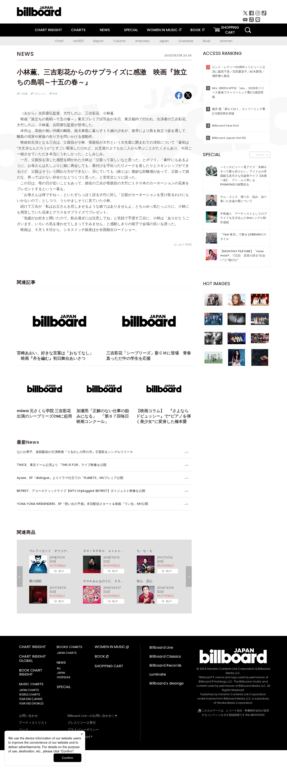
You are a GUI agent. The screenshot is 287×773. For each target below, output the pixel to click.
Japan (164, 41)
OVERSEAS (63, 677)
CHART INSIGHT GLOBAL (32, 659)
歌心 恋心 (144, 581)
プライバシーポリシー (83, 729)
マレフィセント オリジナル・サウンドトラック (63, 551)
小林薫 (24, 93)
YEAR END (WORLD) (31, 703)
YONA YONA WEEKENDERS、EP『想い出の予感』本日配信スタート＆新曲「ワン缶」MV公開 (82, 504)
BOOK (195, 29)
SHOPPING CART (109, 666)
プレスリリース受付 (81, 722)
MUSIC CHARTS (31, 684)
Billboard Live (161, 647)
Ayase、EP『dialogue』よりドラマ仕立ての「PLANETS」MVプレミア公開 (70, 478)
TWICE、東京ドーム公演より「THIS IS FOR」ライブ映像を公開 (61, 465)
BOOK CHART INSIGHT (30, 672)
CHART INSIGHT (48, 29)
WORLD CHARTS (29, 694)
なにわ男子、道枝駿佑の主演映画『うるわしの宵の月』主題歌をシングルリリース (75, 452)
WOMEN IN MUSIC (162, 29)
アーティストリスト (33, 722)
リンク (23, 729)
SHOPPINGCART (230, 30)
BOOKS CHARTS (69, 647)
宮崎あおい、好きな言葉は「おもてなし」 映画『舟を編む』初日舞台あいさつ (55, 355)
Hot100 (78, 41)
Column (119, 41)
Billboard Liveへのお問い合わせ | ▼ (92, 715)
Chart (59, 41)
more (260, 155)
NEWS (105, 29)
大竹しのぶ (40, 93)
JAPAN (61, 673)
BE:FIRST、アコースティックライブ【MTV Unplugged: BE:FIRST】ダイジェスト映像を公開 (81, 491)
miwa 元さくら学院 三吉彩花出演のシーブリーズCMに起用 (44, 413)
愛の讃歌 (35, 581)
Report (98, 41)
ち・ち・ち (144, 551)
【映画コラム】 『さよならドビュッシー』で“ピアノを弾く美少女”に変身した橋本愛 (163, 416)
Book (206, 41)
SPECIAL (131, 29)
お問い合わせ (28, 715)
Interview (142, 41)
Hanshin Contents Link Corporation (230, 669)
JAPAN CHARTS (29, 690)
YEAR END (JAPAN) (30, 699)
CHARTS (78, 29)
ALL (59, 668)
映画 (54, 93)
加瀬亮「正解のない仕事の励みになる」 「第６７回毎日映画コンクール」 (102, 416)
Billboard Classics (165, 656)
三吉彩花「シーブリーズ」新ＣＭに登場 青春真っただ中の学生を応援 (148, 355)
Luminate (157, 674)
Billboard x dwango (166, 683)
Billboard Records (165, 665)
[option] (104, 576)
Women (226, 41)
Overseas (185, 41)
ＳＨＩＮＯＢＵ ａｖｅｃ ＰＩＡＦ (109, 551)
